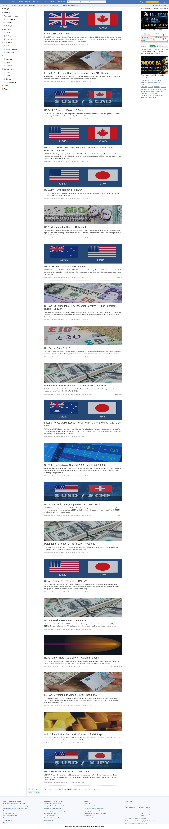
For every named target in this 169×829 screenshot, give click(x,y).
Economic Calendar (144, 807)
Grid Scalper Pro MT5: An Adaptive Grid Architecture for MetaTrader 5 (153, 43)
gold (121, 743)
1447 (54, 789)
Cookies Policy (88, 815)
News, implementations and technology (56, 806)
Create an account (152, 2)
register (165, 8)
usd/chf (150, 87)
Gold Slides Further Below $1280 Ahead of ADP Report (74, 734)
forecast (163, 87)
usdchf (120, 515)
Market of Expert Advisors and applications (16, 811)
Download (51, 818)
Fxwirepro (159, 89)
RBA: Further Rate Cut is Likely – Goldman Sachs (71, 657)
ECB (154, 97)
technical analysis (150, 80)
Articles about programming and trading (15, 806)
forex (142, 80)
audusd (161, 95)
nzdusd (120, 277)
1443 (35, 789)
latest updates (52, 803)
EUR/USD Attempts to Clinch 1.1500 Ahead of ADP (72, 694)
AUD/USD (144, 87)
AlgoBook (45, 5)
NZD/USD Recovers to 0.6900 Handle (65, 266)
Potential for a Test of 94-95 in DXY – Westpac (69, 543)
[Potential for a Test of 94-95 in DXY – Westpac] (83, 531)
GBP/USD (144, 85)
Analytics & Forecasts (53, 44)
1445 (45, 789)
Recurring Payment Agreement (94, 808)
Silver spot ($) (154, 93)
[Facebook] (126, 814)
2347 (37, 792)
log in (159, 8)
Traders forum (7, 818)
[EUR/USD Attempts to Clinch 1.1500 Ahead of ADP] (83, 682)
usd (155, 85)
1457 (29, 792)
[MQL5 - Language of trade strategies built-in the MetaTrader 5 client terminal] (4, 2)
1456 (99, 789)
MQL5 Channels (130, 807)
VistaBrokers (159, 91)
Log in (142, 2)
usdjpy (160, 82)
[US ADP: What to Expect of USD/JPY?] (83, 568)
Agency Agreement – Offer (92, 811)
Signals (28, 2)
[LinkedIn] (139, 814)
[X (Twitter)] (132, 814)
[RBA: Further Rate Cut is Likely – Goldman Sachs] (83, 645)
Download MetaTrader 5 (161, 5)
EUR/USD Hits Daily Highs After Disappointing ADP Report (76, 73)
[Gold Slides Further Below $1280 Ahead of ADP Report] (83, 721)
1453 (84, 789)
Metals (48, 743)
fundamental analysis (147, 91)
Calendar (64, 5)
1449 (64, 789)
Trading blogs (7, 820)
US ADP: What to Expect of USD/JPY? (65, 581)
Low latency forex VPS (10, 815)
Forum (13, 2)
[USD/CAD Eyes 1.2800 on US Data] (83, 97)
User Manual (52, 808)
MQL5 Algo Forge (49, 815)
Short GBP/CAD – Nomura (58, 33)
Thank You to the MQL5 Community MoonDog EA (152, 67)
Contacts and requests (91, 818)
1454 (89, 789)
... (31, 789)
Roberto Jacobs (75, 44)
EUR (142, 97)
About (86, 801)
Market (20, 2)
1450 (69, 789)
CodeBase (14, 5)
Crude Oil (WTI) (146, 95)
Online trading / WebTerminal (12, 801)
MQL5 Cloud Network (50, 813)
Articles (5, 5)
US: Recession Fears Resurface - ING (65, 620)
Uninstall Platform (49, 823)
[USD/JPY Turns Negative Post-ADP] (83, 177)
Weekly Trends (51, 666)
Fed (148, 89)
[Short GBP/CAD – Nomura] (83, 21)
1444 (40, 789)
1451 (74, 789)
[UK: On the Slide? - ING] (83, 335)
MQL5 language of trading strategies (55, 811)
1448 (59, 789)
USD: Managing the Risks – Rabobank (65, 227)
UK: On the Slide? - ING (57, 348)
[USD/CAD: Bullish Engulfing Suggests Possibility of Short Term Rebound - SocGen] (83, 135)
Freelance (36, 2)
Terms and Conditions (91, 806)
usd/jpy (150, 85)
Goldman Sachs (117, 666)
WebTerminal (74, 5)
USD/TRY (155, 95)
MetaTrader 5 (129, 801)
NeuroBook (55, 5)
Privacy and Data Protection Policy (95, 813)
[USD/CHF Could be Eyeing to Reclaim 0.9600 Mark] (83, 491)
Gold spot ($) (145, 93)
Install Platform (48, 820)
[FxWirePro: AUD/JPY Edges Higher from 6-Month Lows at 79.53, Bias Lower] (83, 410)
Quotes (51, 2)
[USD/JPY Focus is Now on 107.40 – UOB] (83, 759)
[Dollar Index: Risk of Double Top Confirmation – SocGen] (83, 373)
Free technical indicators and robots (14, 803)
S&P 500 (157, 87)
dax (165, 89)
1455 (94, 789)
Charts (5, 823)
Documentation (34, 5)
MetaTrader (61, 2)
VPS (44, 2)
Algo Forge (24, 5)
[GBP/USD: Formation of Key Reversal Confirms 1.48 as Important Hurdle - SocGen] (83, 293)
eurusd (160, 80)
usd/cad (143, 89)
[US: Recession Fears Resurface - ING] (83, 607)
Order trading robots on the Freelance (15, 808)
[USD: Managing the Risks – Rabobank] (83, 214)
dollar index (118, 394)
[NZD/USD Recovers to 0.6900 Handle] (83, 254)
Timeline (87, 803)
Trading (160, 85)
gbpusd (150, 82)
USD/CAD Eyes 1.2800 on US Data (63, 110)
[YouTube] (136, 814)
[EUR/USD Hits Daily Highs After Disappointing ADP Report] (83, 60)
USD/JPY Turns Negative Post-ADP (63, 189)
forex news (148, 97)
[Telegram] (129, 814)
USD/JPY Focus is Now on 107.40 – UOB (67, 771)
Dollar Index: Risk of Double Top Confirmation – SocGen (75, 385)
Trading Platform (53, 801)
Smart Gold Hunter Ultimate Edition (152, 21)
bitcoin (153, 89)
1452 (79, 789)
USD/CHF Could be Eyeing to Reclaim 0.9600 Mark (72, 504)
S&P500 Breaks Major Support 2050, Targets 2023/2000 (75, 465)
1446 (50, 789)
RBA (110, 666)
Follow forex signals (9, 813)
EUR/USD (144, 82)
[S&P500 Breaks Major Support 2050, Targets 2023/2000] (83, 452)
